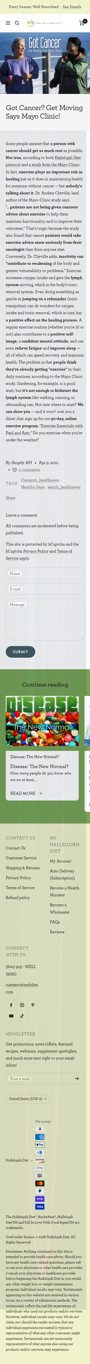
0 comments (29, 470)
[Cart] (81, 23)
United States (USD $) (25, 1099)
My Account (61, 861)
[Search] (17, 23)
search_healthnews (64, 487)
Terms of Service (20, 888)
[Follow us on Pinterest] (32, 1005)
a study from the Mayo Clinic (54, 165)
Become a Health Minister (64, 891)
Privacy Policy (35, 551)
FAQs (55, 922)
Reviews (57, 932)
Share (10, 498)
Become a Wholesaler (60, 908)
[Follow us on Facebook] (11, 1005)
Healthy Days (33, 487)
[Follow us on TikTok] (22, 1016)
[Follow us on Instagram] (22, 1005)
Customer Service (21, 858)
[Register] (77, 1078)
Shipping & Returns (23, 868)
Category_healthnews (40, 480)
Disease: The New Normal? (34, 757)
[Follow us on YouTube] (11, 1016)
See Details (72, 7)
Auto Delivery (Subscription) (62, 874)
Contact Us (15, 848)
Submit (20, 652)
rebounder (56, 299)
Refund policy (18, 898)
